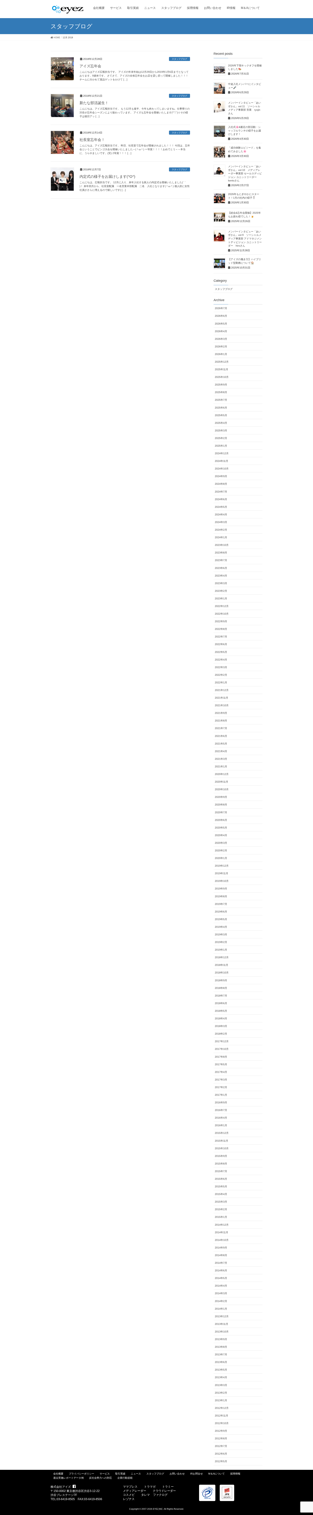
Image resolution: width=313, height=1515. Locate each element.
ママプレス (130, 1486)
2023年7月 (221, 560)
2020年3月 (221, 842)
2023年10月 (222, 545)
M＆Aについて (216, 1473)
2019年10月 (222, 881)
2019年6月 (221, 911)
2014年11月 (221, 1232)
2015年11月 (221, 1140)
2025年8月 (221, 392)
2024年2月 (221, 529)
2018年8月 (221, 988)
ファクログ (160, 1494)
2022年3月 (221, 667)
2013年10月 (222, 1331)
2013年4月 (221, 1377)
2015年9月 (221, 1156)
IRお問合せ (196, 1473)
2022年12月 (222, 606)
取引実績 (120, 1473)
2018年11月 (221, 964)
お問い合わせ (177, 1473)
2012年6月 (221, 1453)
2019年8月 (221, 896)
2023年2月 (221, 590)
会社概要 (58, 1473)
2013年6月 (221, 1362)
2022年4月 (221, 659)
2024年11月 (221, 461)
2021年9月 (221, 713)
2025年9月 (221, 384)
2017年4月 (221, 1072)
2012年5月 (221, 1461)
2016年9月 (221, 1102)
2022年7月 (221, 636)
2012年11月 (221, 1415)
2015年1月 (221, 1216)
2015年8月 (221, 1163)
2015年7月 (221, 1171)
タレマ (145, 1494)
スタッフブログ (179, 59)
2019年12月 (222, 865)
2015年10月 (222, 1148)
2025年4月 (221, 422)
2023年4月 (221, 575)
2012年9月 (221, 1430)
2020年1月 (221, 858)
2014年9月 (221, 1247)
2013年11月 (221, 1324)
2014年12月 (222, 1224)
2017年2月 (221, 1087)
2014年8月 (221, 1255)
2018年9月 (221, 980)
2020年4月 (221, 835)
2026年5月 (221, 323)
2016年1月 (221, 1125)
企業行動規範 (125, 1477)
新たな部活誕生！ (96, 103)
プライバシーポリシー (81, 1473)
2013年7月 (221, 1354)
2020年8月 (221, 804)
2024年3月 (221, 522)
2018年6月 (221, 1003)
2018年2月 (221, 1033)
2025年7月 (221, 399)
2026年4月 (221, 331)
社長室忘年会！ (92, 140)
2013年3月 (221, 1385)
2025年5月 (221, 415)
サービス (105, 1473)
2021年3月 (221, 758)
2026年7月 (221, 308)
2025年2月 (221, 438)
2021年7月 (221, 728)
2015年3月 (221, 1201)
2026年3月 (221, 338)
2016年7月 (221, 1110)
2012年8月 (221, 1438)
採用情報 (235, 1473)
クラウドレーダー (164, 1490)
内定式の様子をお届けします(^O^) (107, 177)
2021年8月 (221, 720)
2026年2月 (221, 346)
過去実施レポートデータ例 (68, 1477)
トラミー (168, 1486)
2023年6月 (221, 568)
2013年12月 (222, 1316)
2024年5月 (221, 506)
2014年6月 (221, 1270)
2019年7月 (221, 904)
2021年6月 (221, 736)
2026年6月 (221, 315)
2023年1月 (221, 598)
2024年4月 (221, 514)
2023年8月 (221, 552)
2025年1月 (221, 445)
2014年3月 (221, 1293)
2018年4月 (221, 1018)
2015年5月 (221, 1186)
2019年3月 (221, 934)
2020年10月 (222, 789)
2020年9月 (221, 797)
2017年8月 (221, 1056)
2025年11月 (221, 369)
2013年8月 (221, 1346)
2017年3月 (221, 1079)
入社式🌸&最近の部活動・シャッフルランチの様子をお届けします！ (244, 131)
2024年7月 (221, 491)
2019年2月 (221, 942)
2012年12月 (222, 1408)
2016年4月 (221, 1117)
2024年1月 (221, 537)
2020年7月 (221, 812)
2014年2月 (221, 1301)
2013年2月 (221, 1392)
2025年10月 (222, 377)
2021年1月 (221, 766)
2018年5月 (221, 1010)
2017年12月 (222, 1041)
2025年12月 (222, 361)
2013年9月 (221, 1339)
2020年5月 (221, 827)
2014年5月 (221, 1278)
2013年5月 (221, 1369)
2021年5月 (221, 743)
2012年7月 (221, 1446)
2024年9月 (221, 476)
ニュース (136, 1473)
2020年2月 (221, 850)
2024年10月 (222, 468)
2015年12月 (222, 1132)
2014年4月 (221, 1285)
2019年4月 (221, 926)
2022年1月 (221, 682)
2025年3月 (221, 430)
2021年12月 (222, 690)
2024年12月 (222, 453)
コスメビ (129, 1494)
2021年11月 (221, 697)
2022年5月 (221, 652)
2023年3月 (221, 583)
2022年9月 (221, 621)
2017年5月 (221, 1064)
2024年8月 (221, 483)
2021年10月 (222, 705)
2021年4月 (221, 751)
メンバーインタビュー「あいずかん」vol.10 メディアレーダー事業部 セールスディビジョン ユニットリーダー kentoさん (245, 173)
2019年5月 (221, 919)
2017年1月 (221, 1094)
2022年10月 (222, 613)
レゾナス (129, 1498)
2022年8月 (221, 629)
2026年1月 (221, 354)
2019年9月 (221, 888)
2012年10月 (222, 1423)
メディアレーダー (134, 1490)
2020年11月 (221, 781)
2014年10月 (222, 1240)
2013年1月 (221, 1400)
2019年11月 (221, 873)
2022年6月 (221, 644)
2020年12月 (222, 774)
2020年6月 (221, 820)
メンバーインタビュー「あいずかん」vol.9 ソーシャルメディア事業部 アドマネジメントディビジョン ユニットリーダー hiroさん (245, 238)
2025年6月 (221, 407)
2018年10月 (222, 972)
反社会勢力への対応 (100, 1477)
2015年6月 (221, 1178)
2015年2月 (221, 1209)
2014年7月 (221, 1262)
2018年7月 (221, 995)
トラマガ (150, 1486)
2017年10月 (222, 1048)
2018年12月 (222, 957)
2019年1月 (221, 949)
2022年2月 (221, 674)
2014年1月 (221, 1308)
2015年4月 (221, 1194)
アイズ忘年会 (90, 66)
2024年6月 (221, 499)
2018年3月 (221, 1026)
